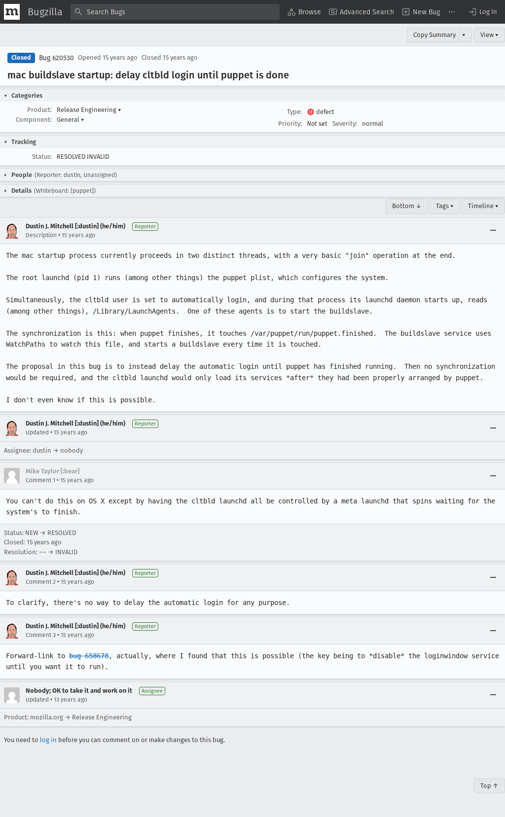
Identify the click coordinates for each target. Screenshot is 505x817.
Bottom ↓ (407, 206)
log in (48, 740)
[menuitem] (304, 12)
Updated (37, 432)
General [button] (70, 119)
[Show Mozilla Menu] (12, 12)
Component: (34, 119)
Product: (39, 109)
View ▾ (489, 34)
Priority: (290, 123)
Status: (42, 156)
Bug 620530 (56, 58)
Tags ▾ (445, 206)
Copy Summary (434, 34)
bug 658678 (88, 656)
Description (41, 235)
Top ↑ (489, 785)
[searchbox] (175, 12)
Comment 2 (41, 581)
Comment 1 (40, 480)
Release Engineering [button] (89, 109)
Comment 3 (41, 635)
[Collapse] (493, 231)
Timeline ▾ (483, 206)
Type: (294, 111)
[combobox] (175, 12)
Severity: (344, 123)
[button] (482, 12)
